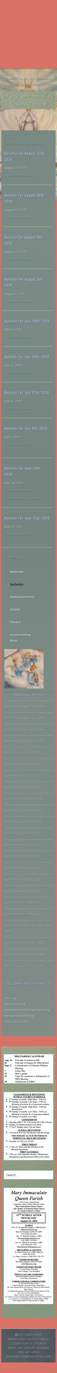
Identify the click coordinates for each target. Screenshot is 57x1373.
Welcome (16, 572)
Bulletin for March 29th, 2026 (23, 943)
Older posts (16, 557)
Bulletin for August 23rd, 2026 (24, 706)
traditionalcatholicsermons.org (27, 1010)
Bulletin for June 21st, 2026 (27, 518)
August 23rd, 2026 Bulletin (19, 175)
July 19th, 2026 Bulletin (17, 373)
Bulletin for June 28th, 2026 (23, 799)
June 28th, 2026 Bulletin (17, 490)
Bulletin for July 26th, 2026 (27, 321)
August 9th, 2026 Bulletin (18, 259)
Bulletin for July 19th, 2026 (27, 357)
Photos (15, 622)
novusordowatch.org (19, 1016)
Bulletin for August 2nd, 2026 (24, 741)
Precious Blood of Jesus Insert (21, 498)
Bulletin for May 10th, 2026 (22, 880)
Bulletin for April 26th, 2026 (22, 903)
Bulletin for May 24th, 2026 (22, 856)
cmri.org (10, 998)
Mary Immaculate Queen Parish (29, 100)
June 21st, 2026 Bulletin (17, 534)
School (15, 609)
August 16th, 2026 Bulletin (19, 217)
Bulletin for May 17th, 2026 (22, 868)
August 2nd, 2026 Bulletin (18, 301)
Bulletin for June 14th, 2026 (23, 822)
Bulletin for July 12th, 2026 (27, 392)
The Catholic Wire (17, 1021)
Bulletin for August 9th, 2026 (23, 730)
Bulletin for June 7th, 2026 (22, 833)
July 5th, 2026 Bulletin (16, 444)
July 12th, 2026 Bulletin (17, 408)
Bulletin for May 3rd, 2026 (21, 891)
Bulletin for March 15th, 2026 (23, 966)
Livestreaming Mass (20, 638)
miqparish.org (14, 1004)
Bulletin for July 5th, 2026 (26, 428)
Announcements (22, 597)
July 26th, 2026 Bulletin (17, 337)
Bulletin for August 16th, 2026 (24, 718)
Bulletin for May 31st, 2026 (22, 845)
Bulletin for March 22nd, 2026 (24, 955)
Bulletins (16, 584)
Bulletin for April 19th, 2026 (22, 914)
